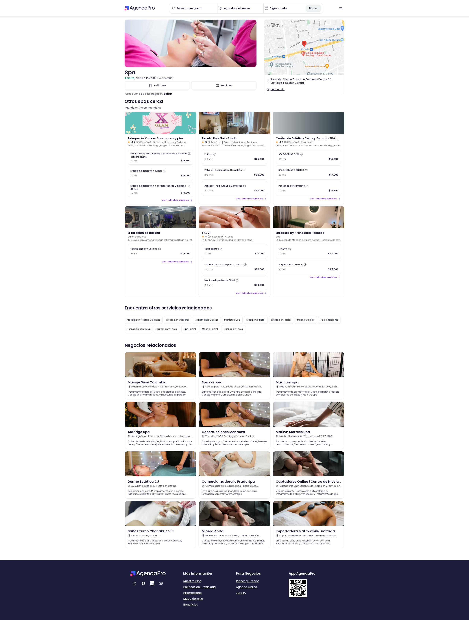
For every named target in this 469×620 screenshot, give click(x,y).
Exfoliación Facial (281, 319)
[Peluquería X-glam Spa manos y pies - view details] (160, 123)
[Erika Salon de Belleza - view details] (160, 217)
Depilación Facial (233, 329)
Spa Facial (190, 329)
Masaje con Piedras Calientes (143, 319)
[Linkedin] (152, 583)
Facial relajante (329, 319)
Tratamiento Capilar (206, 319)
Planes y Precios (247, 581)
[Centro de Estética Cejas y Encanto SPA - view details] (308, 123)
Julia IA (241, 593)
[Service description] (189, 153)
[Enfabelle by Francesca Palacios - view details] (308, 217)
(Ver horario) (165, 78)
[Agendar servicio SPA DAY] (308, 251)
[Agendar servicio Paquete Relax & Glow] (308, 267)
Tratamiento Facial (167, 329)
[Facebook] (143, 583)
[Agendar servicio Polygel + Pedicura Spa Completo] (234, 172)
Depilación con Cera (138, 329)
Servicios (226, 85)
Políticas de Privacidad (199, 587)
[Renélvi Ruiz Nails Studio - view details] (234, 123)
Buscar (313, 8)
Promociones (192, 593)
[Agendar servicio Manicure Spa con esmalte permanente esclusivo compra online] (160, 157)
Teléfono (160, 85)
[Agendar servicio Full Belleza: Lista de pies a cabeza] (234, 267)
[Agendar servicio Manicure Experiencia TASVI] (234, 283)
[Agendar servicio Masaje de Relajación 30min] (160, 173)
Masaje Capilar (305, 319)
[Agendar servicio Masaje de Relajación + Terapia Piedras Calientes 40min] (160, 189)
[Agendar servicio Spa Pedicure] (234, 251)
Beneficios (190, 604)
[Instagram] (134, 583)
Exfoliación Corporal (177, 319)
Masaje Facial (210, 329)
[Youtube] (161, 583)
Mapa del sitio (193, 599)
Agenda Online (246, 587)
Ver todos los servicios (175, 200)
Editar (168, 94)
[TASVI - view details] (234, 217)
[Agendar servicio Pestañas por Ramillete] (308, 188)
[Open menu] (340, 8)
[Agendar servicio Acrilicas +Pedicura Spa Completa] (234, 188)
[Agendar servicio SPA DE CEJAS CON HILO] (308, 172)
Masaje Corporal (255, 319)
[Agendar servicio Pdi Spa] (234, 157)
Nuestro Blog (192, 581)
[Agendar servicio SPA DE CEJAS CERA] (308, 157)
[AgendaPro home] (140, 8)
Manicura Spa (232, 319)
